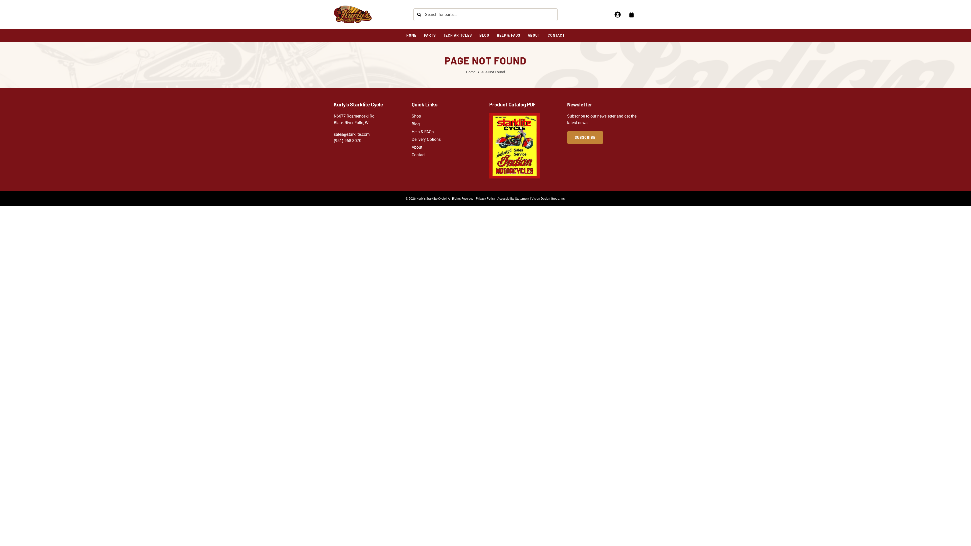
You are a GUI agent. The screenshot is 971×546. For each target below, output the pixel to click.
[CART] (631, 14)
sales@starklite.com (352, 134)
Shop (416, 116)
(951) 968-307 (346, 140)
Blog (416, 124)
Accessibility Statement (513, 198)
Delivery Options (426, 139)
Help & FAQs (423, 131)
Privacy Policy (485, 198)
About (417, 147)
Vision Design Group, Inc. (548, 198)
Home (470, 72)
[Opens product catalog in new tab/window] (514, 145)
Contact (419, 154)
